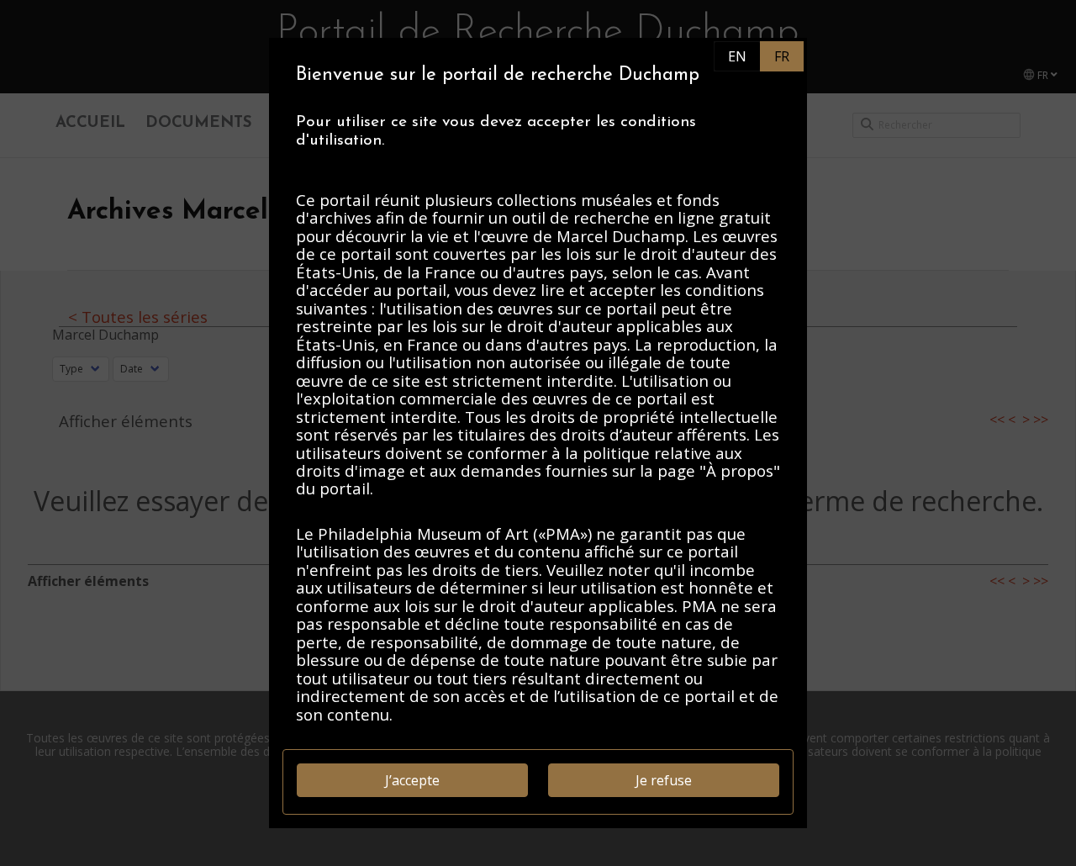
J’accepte (412, 780)
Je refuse (664, 780)
